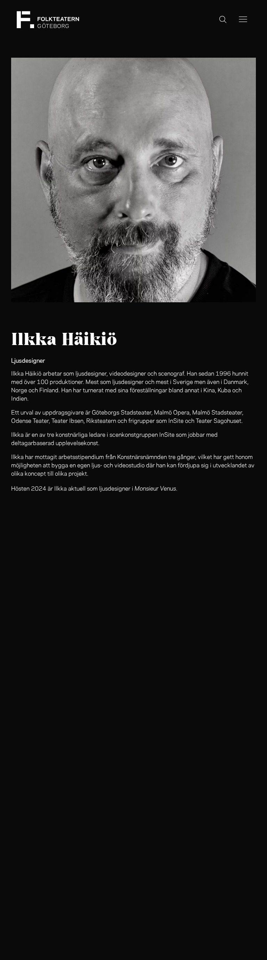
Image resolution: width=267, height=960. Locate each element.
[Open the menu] (243, 19)
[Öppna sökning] (223, 19)
